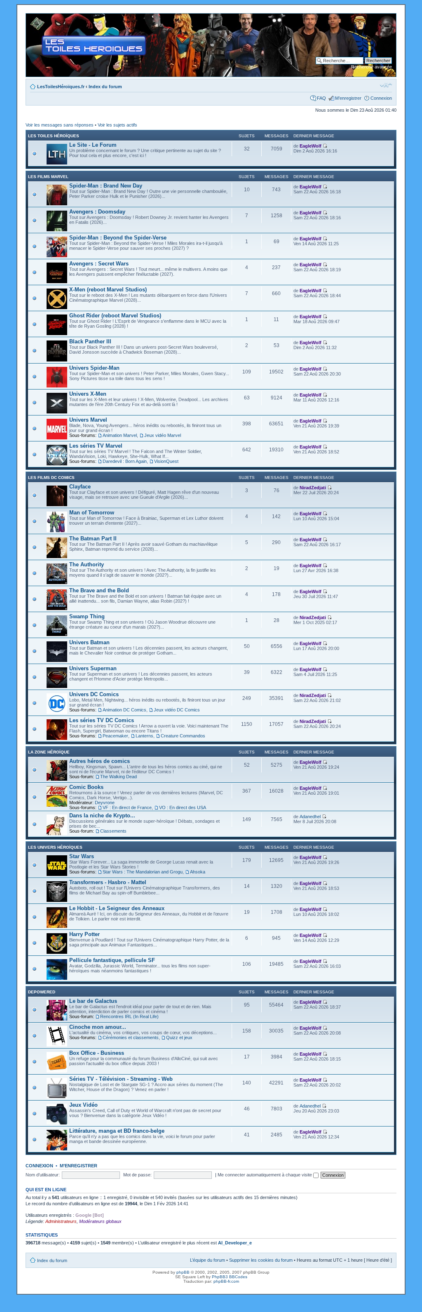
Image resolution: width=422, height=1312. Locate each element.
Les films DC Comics (51, 477)
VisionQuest (166, 461)
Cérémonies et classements (131, 1037)
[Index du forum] (33, 18)
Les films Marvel (48, 176)
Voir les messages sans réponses (60, 124)
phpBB (183, 1272)
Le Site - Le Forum (93, 145)
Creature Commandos (183, 735)
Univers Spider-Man (94, 368)
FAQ (321, 98)
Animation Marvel (120, 435)
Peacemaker (115, 735)
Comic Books (86, 787)
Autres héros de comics (99, 761)
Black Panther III (90, 341)
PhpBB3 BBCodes (229, 1276)
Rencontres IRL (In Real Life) (129, 1016)
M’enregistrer (348, 98)
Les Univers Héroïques (55, 847)
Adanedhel (310, 816)
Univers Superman (93, 668)
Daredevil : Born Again (125, 461)
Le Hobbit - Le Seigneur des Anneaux (116, 908)
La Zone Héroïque (49, 752)
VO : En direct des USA (182, 807)
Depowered (41, 992)
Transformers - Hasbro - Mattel (107, 882)
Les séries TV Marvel (95, 446)
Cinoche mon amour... (97, 1027)
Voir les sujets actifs (117, 124)
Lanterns (144, 735)
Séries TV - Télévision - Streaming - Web (121, 1079)
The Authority (86, 564)
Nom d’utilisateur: (43, 1174)
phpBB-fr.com (226, 1281)
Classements (113, 831)
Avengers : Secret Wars (99, 264)
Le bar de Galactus (93, 1001)
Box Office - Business (96, 1053)
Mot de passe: (137, 1174)
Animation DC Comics (124, 709)
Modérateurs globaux (100, 1221)
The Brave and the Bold (99, 590)
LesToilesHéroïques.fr (60, 86)
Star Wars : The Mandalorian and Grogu (143, 871)
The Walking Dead (118, 776)
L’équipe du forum (207, 1260)
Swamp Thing (87, 616)
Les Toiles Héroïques (53, 136)
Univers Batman (89, 642)
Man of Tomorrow (91, 512)
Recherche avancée (371, 66)
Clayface (80, 486)
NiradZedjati (313, 487)
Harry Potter (84, 934)
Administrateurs (61, 1221)
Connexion (381, 98)
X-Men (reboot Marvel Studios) (108, 289)
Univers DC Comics (94, 694)
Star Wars (81, 856)
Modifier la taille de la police (386, 85)
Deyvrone (105, 802)
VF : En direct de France (127, 807)
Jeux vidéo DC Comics (177, 709)
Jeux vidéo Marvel (162, 435)
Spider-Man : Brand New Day (105, 186)
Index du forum (105, 86)
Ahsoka (197, 871)
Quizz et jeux (179, 1037)
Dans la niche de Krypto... (102, 815)
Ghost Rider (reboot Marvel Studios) (115, 315)
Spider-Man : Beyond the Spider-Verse (117, 238)
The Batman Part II (93, 538)
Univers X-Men (87, 394)
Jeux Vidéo (83, 1105)
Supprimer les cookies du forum (261, 1260)
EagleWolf (310, 145)
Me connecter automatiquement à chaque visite (265, 1174)
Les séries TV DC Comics (101, 720)
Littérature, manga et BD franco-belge (116, 1131)
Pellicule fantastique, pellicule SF (112, 960)
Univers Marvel (88, 420)
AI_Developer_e (235, 1242)
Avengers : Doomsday (97, 212)
